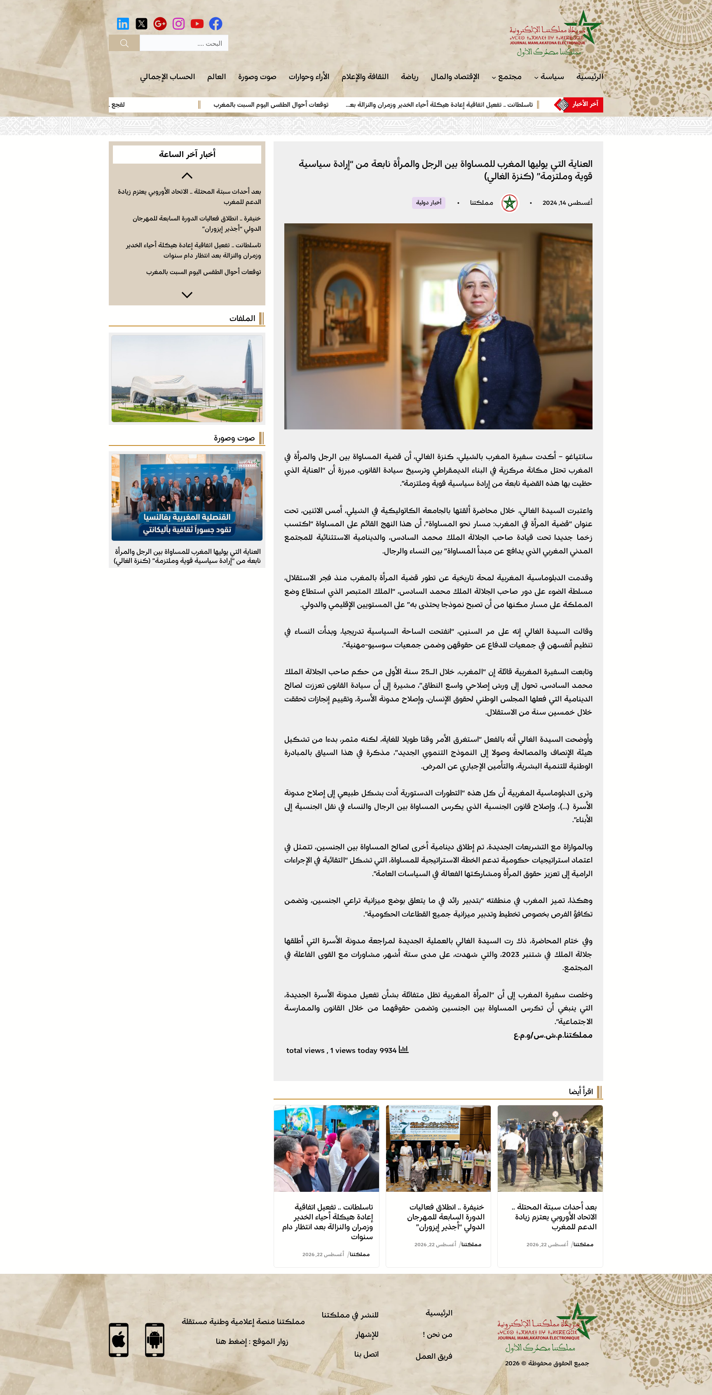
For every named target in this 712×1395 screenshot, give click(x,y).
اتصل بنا (366, 1354)
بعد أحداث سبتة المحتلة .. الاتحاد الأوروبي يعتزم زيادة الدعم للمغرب (554, 1217)
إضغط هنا (231, 1341)
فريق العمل (434, 1356)
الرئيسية (439, 1313)
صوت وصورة (234, 438)
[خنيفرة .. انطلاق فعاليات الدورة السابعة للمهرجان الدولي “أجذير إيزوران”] (438, 1112)
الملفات (242, 318)
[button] (187, 175)
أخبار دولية (428, 203)
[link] (499, 105)
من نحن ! (437, 1334)
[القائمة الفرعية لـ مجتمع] (494, 77)
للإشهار (367, 1334)
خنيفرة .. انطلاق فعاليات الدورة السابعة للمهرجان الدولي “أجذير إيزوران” (446, 1217)
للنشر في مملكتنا (350, 1315)
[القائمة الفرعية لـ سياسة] (536, 77)
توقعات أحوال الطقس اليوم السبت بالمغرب (337, 104)
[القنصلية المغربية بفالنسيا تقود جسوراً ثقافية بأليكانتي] (187, 461)
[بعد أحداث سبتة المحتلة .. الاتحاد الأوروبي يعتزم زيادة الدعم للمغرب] (550, 1112)
